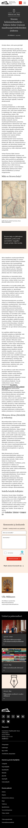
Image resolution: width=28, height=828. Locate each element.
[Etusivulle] (6, 711)
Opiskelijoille (5, 770)
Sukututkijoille (5, 782)
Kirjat (3, 801)
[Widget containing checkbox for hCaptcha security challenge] (14, 553)
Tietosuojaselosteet (7, 819)
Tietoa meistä (5, 813)
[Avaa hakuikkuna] (20, 2)
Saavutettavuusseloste (8, 822)
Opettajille (4, 779)
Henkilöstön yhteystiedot (8, 753)
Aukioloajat (5, 747)
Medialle (4, 773)
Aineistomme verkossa (8, 798)
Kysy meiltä (5, 750)
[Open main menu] (24, 3)
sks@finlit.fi (5, 738)
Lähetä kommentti (13, 558)
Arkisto (4, 792)
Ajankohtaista (5, 807)
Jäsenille (4, 776)
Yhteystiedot (5, 744)
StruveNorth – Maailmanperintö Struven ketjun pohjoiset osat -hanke (13, 386)
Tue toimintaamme (7, 810)
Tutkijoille (4, 763)
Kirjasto (4, 795)
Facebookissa (8, 512)
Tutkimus (4, 804)
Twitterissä (16, 512)
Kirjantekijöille (5, 766)
